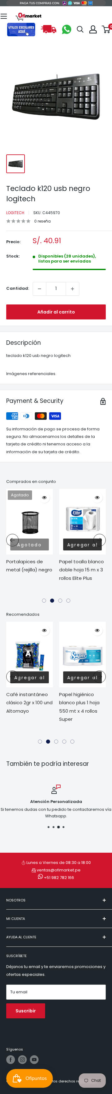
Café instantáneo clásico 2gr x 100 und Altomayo (29, 702)
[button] (44, 601)
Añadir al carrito (56, 312)
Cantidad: (17, 288)
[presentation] (12, 540)
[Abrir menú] (4, 16)
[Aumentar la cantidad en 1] (72, 288)
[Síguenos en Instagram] (22, 1059)
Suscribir (26, 1011)
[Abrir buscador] (80, 29)
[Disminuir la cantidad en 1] (39, 288)
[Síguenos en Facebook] (10, 1059)
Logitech (15, 212)
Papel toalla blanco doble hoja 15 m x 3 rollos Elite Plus (81, 569)
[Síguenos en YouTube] (34, 1059)
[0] (106, 29)
